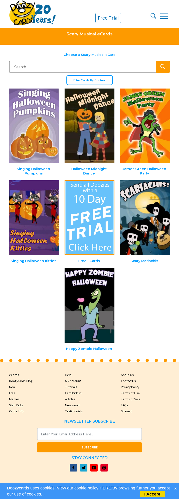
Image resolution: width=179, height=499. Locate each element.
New (12, 387)
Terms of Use (130, 393)
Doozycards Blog (20, 381)
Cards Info (16, 411)
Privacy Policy (130, 387)
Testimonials (74, 411)
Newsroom (72, 405)
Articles (70, 399)
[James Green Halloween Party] (145, 126)
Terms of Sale (130, 399)
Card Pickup (73, 393)
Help (68, 375)
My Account (73, 381)
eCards (14, 375)
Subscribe (90, 447)
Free (12, 393)
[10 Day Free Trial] (89, 217)
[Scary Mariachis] (145, 217)
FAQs (124, 405)
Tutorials (71, 387)
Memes (14, 399)
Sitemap (126, 411)
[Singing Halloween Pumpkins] (34, 126)
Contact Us (128, 381)
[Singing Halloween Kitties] (34, 217)
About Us (127, 375)
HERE (105, 488)
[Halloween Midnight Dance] (89, 126)
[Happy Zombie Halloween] (89, 305)
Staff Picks (16, 405)
